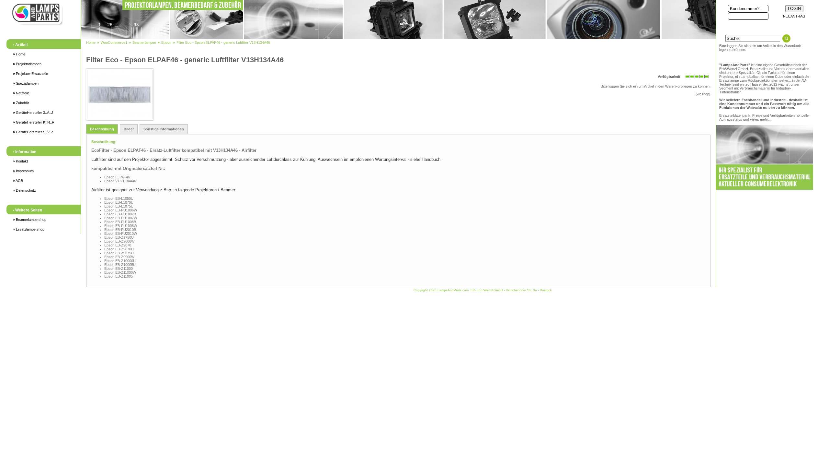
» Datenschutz (24, 190)
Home (19, 54)
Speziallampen (26, 83)
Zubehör (21, 103)
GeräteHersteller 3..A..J (33, 112)
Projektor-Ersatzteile (30, 74)
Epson (166, 42)
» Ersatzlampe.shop (28, 229)
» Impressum (23, 171)
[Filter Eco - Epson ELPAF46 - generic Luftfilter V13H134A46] (118, 94)
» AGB (18, 181)
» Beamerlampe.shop (29, 220)
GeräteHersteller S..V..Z (33, 132)
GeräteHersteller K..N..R (33, 122)
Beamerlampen (144, 42)
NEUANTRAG (794, 16)
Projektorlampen (27, 64)
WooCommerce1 (114, 42)
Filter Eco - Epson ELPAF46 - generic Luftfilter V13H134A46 (223, 42)
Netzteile (21, 93)
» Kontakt (20, 161)
